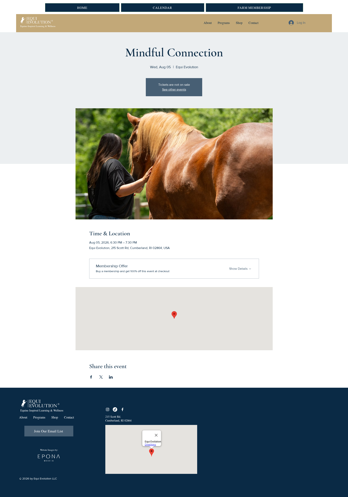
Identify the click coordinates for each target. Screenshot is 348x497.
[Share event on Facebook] (91, 377)
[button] (208, 23)
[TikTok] (115, 409)
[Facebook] (122, 409)
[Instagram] (107, 409)
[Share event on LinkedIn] (111, 377)
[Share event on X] (101, 377)
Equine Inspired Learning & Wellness (41, 410)
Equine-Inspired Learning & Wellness (37, 26)
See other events (174, 89)
